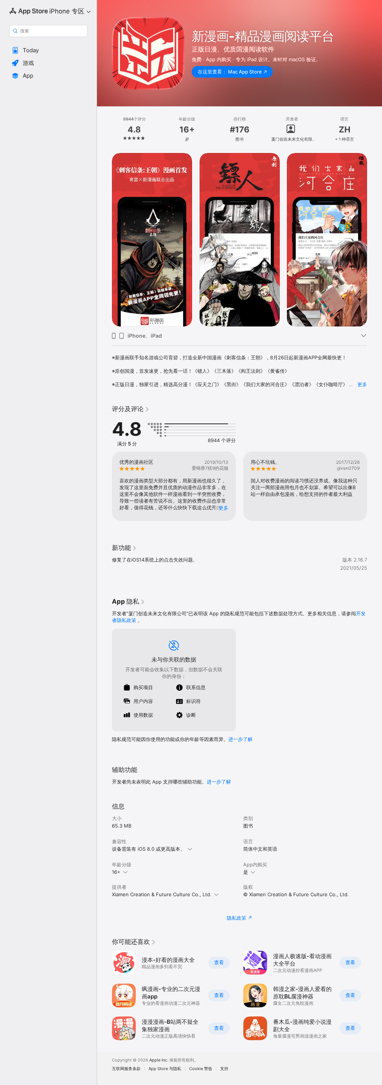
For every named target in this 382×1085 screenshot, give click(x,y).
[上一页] (104, 129)
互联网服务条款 (126, 1069)
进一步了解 (240, 739)
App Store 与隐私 (164, 1069)
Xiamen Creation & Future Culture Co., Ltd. (162, 894)
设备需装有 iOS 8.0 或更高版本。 (148, 849)
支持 (224, 1069)
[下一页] (374, 129)
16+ (116, 872)
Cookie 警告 (200, 1069)
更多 (362, 384)
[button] (48, 50)
